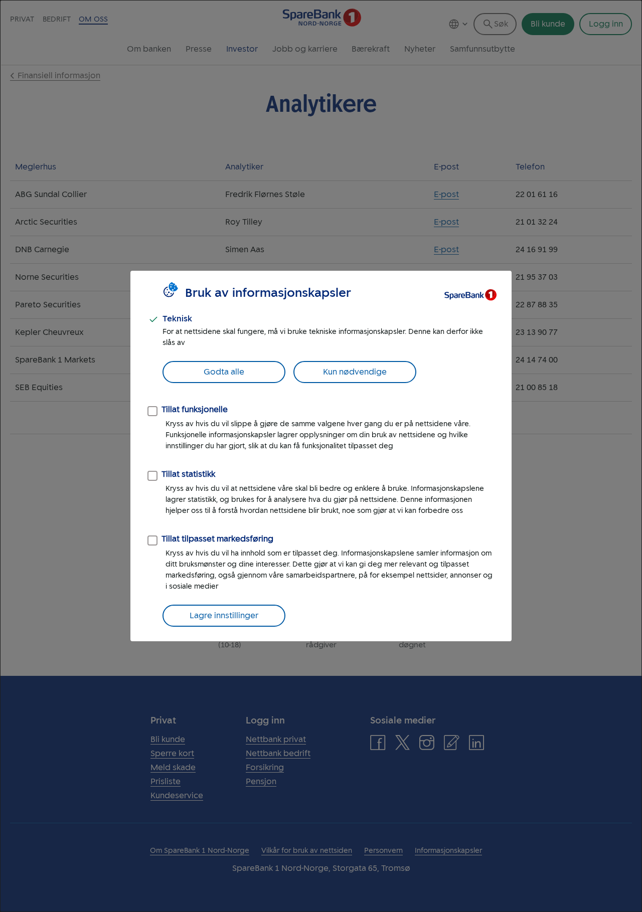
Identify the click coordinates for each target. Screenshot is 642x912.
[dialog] (321, 456)
